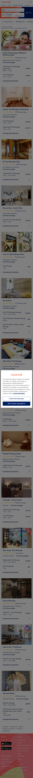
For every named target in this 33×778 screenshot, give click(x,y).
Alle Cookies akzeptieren (16, 403)
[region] (16, 389)
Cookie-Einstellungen (16, 398)
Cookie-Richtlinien (19, 393)
